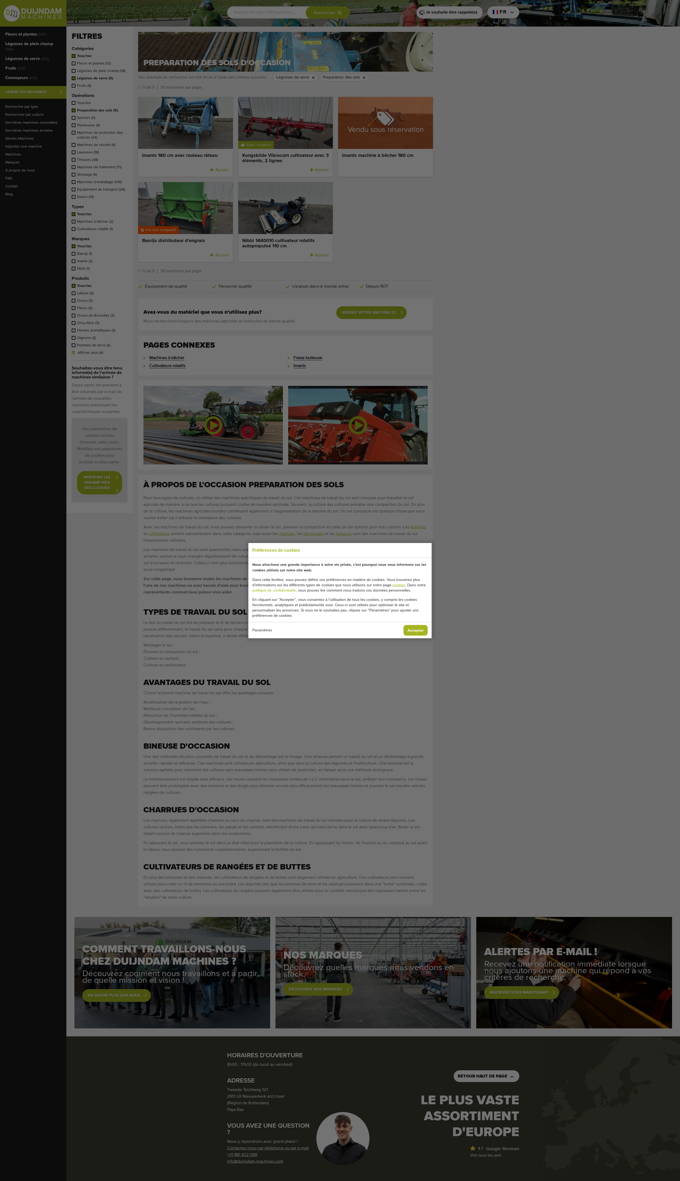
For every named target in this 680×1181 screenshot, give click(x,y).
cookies (398, 585)
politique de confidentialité (274, 590)
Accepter (415, 630)
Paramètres (262, 630)
